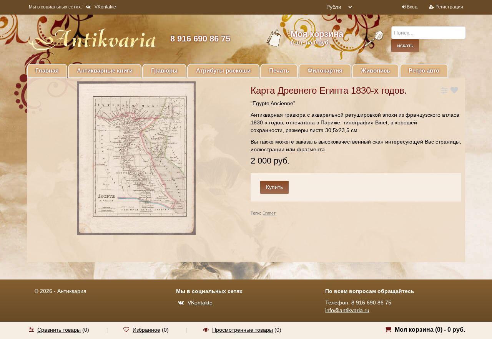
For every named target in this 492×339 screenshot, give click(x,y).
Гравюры (164, 70)
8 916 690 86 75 (200, 38)
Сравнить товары (59, 330)
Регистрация (449, 7)
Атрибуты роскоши (223, 70)
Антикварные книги (105, 70)
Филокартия (325, 70)
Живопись (375, 70)
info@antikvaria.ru (347, 310)
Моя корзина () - (430, 329)
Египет (269, 213)
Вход (412, 7)
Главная (47, 70)
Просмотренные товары (242, 330)
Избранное (146, 330)
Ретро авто (424, 70)
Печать (279, 70)
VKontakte (105, 7)
